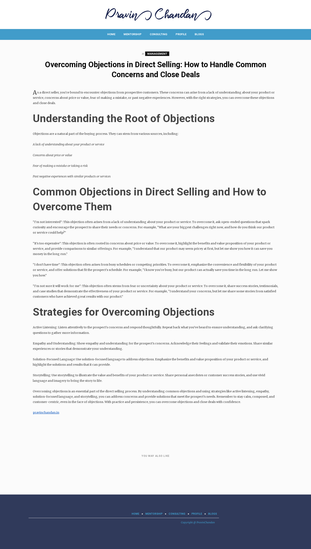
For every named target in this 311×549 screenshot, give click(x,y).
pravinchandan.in (46, 412)
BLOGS (199, 34)
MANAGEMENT (157, 53)
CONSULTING (158, 34)
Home (111, 34)
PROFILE (181, 34)
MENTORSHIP (133, 34)
